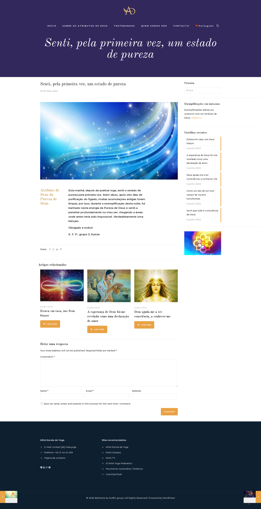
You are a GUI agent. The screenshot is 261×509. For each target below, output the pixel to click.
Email (89, 391)
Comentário (47, 356)
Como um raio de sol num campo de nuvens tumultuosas (200, 194)
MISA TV (110, 458)
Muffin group (116, 498)
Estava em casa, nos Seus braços (200, 141)
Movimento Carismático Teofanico (124, 468)
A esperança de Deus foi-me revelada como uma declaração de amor (108, 317)
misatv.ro (196, 117)
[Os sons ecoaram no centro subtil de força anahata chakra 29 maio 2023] (252, 497)
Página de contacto (54, 458)
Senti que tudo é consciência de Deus (202, 212)
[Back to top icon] (249, 504)
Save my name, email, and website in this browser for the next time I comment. (87, 403)
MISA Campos (113, 452)
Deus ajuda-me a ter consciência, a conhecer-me (202, 177)
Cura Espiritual (114, 474)
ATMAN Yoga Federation (119, 463)
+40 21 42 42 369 (63, 452)
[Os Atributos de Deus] (130, 10)
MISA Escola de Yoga (117, 447)
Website (136, 391)
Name (44, 391)
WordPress (169, 498)
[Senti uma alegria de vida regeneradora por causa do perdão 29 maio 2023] (8, 497)
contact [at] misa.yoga (64, 447)
